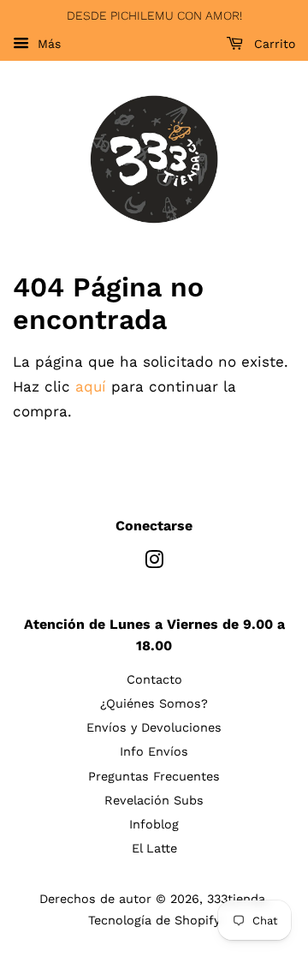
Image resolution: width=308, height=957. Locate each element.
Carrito (272, 44)
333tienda (236, 899)
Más (47, 44)
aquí (90, 386)
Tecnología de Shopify (154, 920)
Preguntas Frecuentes (154, 776)
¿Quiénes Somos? (154, 704)
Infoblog (154, 824)
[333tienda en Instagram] (154, 563)
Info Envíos (154, 752)
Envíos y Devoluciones (154, 728)
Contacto (154, 680)
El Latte (154, 848)
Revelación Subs (154, 800)
